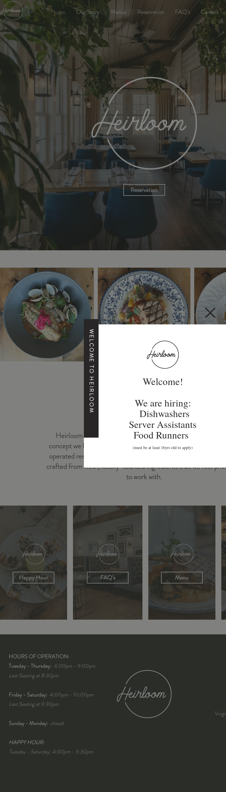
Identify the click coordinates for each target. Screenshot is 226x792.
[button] (210, 313)
